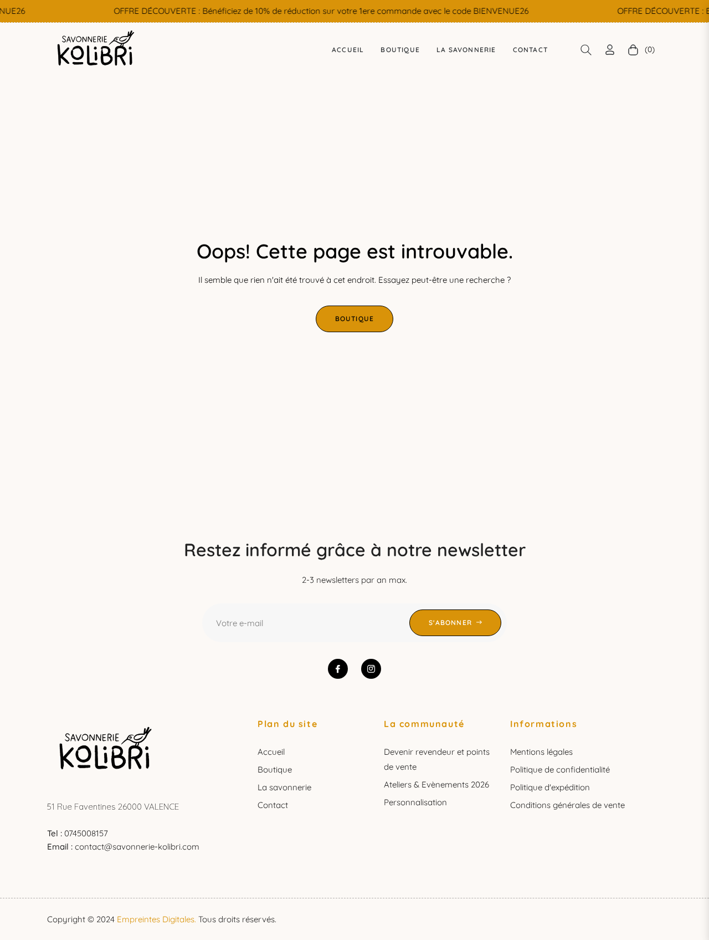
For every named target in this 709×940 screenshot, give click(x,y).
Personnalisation (415, 802)
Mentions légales (541, 751)
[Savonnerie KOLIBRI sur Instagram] (371, 669)
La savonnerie (284, 787)
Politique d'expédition (550, 787)
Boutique (354, 318)
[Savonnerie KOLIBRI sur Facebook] (338, 669)
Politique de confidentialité (560, 769)
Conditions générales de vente (567, 805)
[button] (586, 50)
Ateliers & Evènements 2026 (436, 784)
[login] (609, 49)
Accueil (271, 751)
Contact (273, 805)
